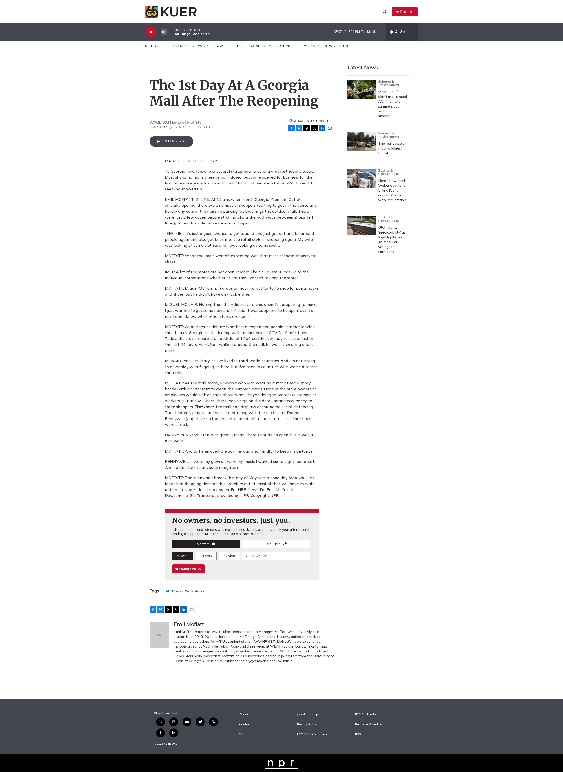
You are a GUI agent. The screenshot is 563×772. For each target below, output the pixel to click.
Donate (406, 11)
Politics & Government (388, 172)
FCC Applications (367, 714)
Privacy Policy (307, 724)
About (243, 714)
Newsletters (337, 46)
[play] (150, 32)
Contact (245, 724)
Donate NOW (189, 569)
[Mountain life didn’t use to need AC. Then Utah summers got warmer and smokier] (361, 89)
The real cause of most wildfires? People (392, 148)
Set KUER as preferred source (312, 121)
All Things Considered (185, 591)
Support (284, 46)
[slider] (171, 31)
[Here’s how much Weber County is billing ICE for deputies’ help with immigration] (361, 178)
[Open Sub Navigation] (166, 45)
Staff (243, 734)
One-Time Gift (276, 544)
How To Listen (227, 46)
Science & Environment (389, 83)
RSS (358, 734)
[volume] (164, 32)
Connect (259, 46)
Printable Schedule (368, 724)
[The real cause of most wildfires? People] (361, 141)
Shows (198, 46)
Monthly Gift (206, 544)
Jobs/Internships (308, 714)
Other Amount (256, 556)
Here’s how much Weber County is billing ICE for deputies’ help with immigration (392, 190)
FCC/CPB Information (312, 734)
